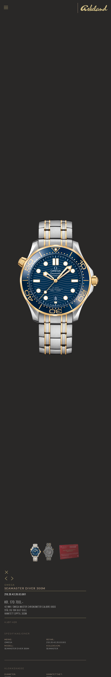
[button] (6, 7)
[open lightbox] (55, 281)
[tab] (35, 552)
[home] (94, 7)
